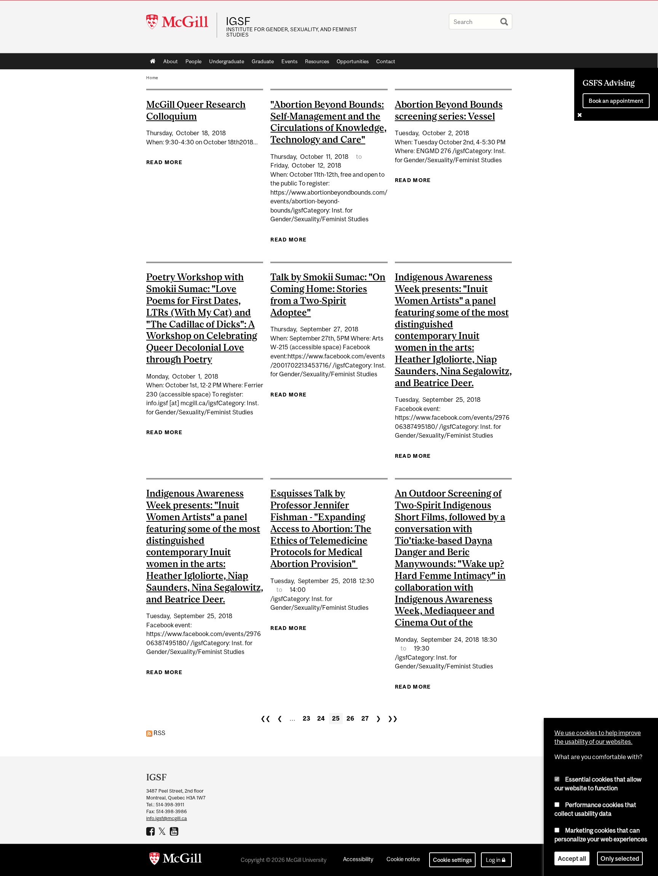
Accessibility (358, 859)
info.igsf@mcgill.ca (166, 818)
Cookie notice (403, 859)
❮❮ (265, 718)
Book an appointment (616, 101)
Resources (317, 61)
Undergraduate (226, 61)
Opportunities (353, 61)
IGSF (238, 21)
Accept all (572, 858)
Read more (164, 162)
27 (365, 718)
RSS (158, 732)
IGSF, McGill (151, 831)
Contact (385, 61)
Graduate (263, 61)
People (193, 61)
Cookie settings (452, 860)
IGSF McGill (175, 831)
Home (153, 61)
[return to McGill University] (175, 860)
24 (321, 718)
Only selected (620, 858)
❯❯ (393, 718)
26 (350, 718)
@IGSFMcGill (163, 831)
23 (306, 718)
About (170, 61)
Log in (493, 860)
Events (289, 61)
